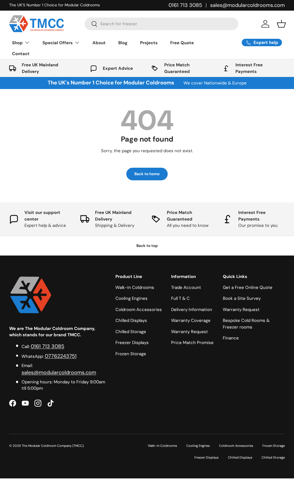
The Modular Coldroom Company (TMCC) (53, 446)
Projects (149, 43)
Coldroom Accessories (138, 309)
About (99, 43)
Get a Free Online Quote (247, 287)
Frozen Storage (130, 354)
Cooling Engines (131, 298)
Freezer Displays (132, 342)
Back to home (147, 173)
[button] (281, 24)
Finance (231, 338)
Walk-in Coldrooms (134, 287)
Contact (21, 54)
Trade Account (186, 287)
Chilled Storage (130, 332)
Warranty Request (189, 332)
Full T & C (180, 298)
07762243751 (61, 356)
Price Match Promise (192, 342)
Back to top (147, 245)
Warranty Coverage (190, 320)
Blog (122, 43)
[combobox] (161, 24)
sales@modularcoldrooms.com (247, 5)
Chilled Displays (131, 320)
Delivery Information (191, 309)
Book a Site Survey (242, 298)
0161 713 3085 (185, 5)
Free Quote (182, 43)
